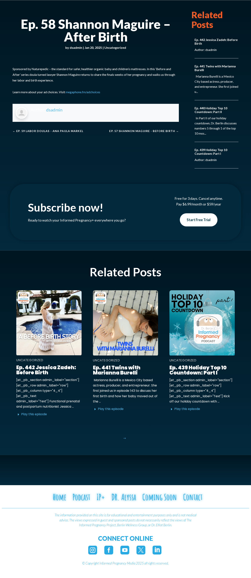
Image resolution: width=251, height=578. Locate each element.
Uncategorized (115, 47)
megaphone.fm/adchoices (83, 92)
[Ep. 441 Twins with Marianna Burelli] (125, 322)
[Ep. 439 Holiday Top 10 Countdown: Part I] (202, 322)
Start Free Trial (199, 220)
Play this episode (34, 414)
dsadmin (76, 47)
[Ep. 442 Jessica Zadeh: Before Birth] (49, 322)
